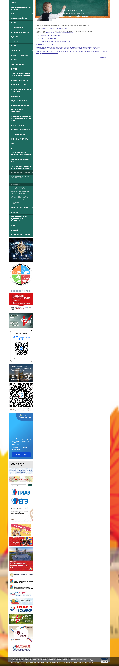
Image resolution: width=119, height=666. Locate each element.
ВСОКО (13, 143)
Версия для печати (104, 57)
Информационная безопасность (17, 111)
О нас (12, 14)
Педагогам (14, 37)
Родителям (14, 41)
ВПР (12, 148)
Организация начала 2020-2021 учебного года (21, 90)
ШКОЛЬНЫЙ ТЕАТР (16, 230)
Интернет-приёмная (17, 64)
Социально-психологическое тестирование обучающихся (20, 75)
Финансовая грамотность (19, 139)
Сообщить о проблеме (21, 454)
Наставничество (16, 96)
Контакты (14, 69)
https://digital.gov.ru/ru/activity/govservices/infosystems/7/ (59, 32)
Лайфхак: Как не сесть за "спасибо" (45, 44)
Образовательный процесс (19, 18)
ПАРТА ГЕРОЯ (15, 212)
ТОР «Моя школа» (17, 27)
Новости (13, 23)
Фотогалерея (15, 60)
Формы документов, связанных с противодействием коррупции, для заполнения (21, 188)
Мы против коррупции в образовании (50, 35)
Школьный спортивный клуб (20, 130)
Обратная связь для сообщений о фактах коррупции (19, 203)
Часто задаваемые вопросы (20, 105)
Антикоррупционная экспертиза (17, 181)
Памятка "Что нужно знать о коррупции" (46, 38)
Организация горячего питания (21, 32)
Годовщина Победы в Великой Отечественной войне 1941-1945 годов (21, 118)
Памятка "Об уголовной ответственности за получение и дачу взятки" (53, 41)
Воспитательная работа (18, 85)
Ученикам (14, 46)
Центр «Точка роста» (18, 125)
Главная (13, 2)
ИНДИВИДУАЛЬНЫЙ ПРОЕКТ (19, 101)
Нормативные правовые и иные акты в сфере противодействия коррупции (20, 177)
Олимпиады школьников (19, 208)
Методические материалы (19, 55)
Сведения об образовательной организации (21, 8)
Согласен (104, 661)
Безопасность (15, 50)
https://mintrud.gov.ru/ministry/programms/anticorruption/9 (54, 28)
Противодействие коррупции (20, 173)
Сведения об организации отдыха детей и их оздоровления (19, 219)
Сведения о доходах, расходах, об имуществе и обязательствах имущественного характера (20, 192)
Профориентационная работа (20, 80)
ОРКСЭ (13, 225)
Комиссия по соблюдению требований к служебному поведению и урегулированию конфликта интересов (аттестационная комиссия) (21, 198)
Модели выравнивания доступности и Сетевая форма (21, 154)
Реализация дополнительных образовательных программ (21, 167)
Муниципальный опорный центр (20, 160)
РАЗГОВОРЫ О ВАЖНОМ (18, 134)
